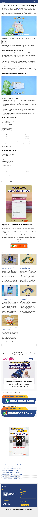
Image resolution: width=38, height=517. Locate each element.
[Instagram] (26, 505)
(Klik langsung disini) (6, 498)
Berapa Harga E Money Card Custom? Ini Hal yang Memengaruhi (11, 464)
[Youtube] (24, 505)
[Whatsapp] (28, 505)
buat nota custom (4, 229)
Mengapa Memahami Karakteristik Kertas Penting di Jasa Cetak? (11, 478)
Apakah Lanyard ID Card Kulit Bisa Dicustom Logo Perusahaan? (11, 476)
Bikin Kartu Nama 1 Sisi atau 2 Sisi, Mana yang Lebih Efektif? (11, 468)
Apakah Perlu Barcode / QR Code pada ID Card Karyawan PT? (11, 474)
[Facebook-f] (22, 505)
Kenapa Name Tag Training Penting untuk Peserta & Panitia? (11, 466)
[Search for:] (19, 345)
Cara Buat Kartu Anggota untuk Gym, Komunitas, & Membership (11, 470)
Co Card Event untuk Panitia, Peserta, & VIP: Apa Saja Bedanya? (11, 472)
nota (19, 9)
